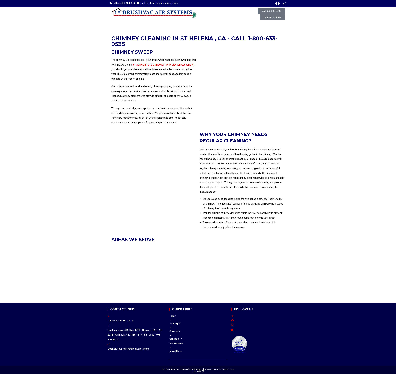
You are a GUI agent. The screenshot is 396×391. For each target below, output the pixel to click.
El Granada (136, 275)
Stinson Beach (173, 299)
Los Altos (199, 266)
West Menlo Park (238, 275)
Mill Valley (185, 256)
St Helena (169, 285)
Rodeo (184, 270)
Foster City (164, 261)
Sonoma (255, 285)
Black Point (176, 294)
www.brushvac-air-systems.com (220, 369)
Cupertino (181, 266)
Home (172, 316)
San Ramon (267, 252)
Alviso (176, 280)
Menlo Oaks (170, 275)
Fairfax (165, 256)
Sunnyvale (167, 270)
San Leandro (239, 247)
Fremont (163, 247)
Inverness (173, 289)
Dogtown (163, 289)
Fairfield (257, 280)
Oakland (203, 247)
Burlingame (117, 261)
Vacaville (121, 285)
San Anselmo (214, 256)
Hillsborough (195, 261)
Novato (196, 256)
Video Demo (176, 343)
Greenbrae (238, 289)
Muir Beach (138, 294)
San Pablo (255, 252)
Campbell (171, 266)
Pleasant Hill (230, 252)
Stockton (132, 289)
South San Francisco (142, 266)
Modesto (122, 289)
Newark (194, 247)
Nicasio (149, 294)
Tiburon (248, 256)
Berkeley (134, 247)
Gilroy (190, 266)
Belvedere (139, 256)
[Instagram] (232, 325)
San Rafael (227, 256)
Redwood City (257, 261)
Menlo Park (208, 261)
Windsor (265, 285)
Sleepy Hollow (244, 294)
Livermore (184, 247)
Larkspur (174, 256)
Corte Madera (153, 256)
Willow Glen (150, 280)
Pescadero (208, 275)
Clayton (115, 252)
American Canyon (143, 285)
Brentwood (272, 247)
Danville (134, 252)
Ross (203, 256)
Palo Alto (122, 270)
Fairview (267, 275)
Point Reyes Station (225, 294)
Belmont (267, 256)
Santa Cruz (186, 280)
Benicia (241, 280)
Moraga (185, 252)
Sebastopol (231, 285)
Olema (210, 294)
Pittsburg (218, 252)
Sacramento (277, 285)
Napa (140, 289)
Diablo (257, 270)
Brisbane (277, 256)
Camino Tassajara (222, 270)
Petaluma (191, 285)
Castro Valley (255, 275)
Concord (124, 252)
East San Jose (164, 280)
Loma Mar (158, 275)
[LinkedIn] (232, 330)
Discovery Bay (228, 280)
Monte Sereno (251, 266)
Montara (182, 275)
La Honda (147, 275)
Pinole (209, 252)
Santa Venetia (145, 299)
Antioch (262, 247)
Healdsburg (244, 285)
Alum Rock (126, 280)
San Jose (133, 270)
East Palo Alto (149, 261)
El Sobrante (194, 270)
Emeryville (153, 247)
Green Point (189, 294)
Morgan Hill (265, 266)
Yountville (181, 285)
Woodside (159, 266)
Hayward (173, 247)
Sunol (276, 275)
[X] (232, 316)
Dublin (143, 247)
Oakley (193, 252)
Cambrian (138, 280)
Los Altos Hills (213, 266)
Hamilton (201, 294)
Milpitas (238, 266)
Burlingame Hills (120, 275)
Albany (125, 247)
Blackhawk (207, 270)
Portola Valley (241, 261)
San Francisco (125, 256)
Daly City (136, 261)
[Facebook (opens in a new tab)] (277, 4)
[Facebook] (232, 320)
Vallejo (196, 280)
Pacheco (266, 270)
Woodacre (197, 299)
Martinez (175, 252)
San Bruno (271, 261)
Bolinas (216, 280)
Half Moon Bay (178, 261)
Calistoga (159, 285)
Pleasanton (225, 247)
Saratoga (156, 270)
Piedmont (213, 247)
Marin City (159, 299)
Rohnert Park (204, 285)
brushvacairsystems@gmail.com (131, 348)
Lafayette (165, 252)
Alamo (176, 270)
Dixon (249, 280)
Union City (252, 247)
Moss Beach (194, 275)
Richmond (243, 252)
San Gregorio (221, 275)
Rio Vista (266, 280)
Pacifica (228, 261)
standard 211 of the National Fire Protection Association (163, 64)
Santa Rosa (218, 285)
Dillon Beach (150, 289)
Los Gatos (228, 266)
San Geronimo (261, 294)
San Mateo (125, 266)
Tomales (186, 299)
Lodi (113, 289)
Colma (127, 261)
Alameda (116, 247)
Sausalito (239, 256)
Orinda (201, 252)
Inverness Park (188, 289)
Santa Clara (145, 270)
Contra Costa (246, 270)
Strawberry (261, 289)
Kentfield (201, 289)
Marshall (249, 289)
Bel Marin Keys (161, 294)
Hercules (154, 252)
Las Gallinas (130, 299)
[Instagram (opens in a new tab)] (283, 4)
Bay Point (277, 270)
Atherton (258, 256)
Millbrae (219, 261)
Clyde (235, 270)
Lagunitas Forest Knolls (220, 289)
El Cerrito (144, 252)
